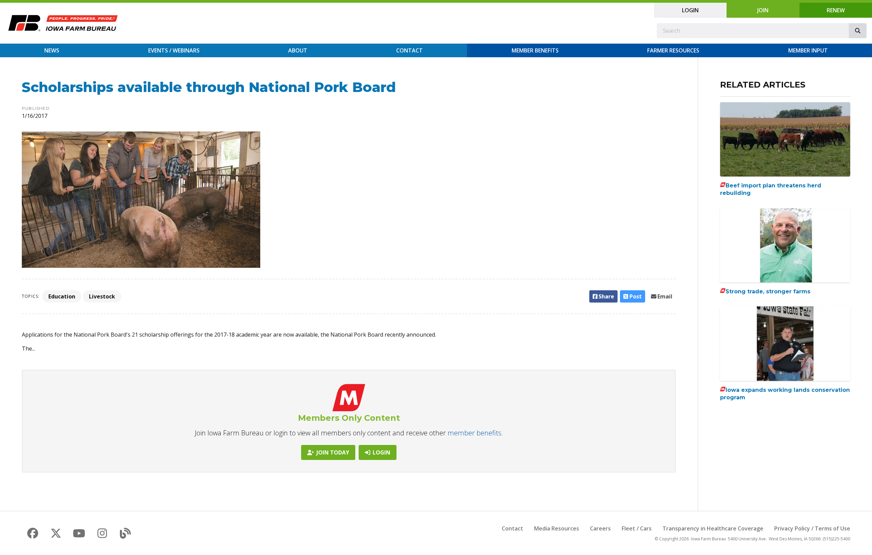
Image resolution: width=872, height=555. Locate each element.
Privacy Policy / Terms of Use (812, 528)
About (297, 50)
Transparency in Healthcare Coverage (713, 528)
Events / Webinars (174, 50)
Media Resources (556, 528)
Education (61, 296)
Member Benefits (535, 50)
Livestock (102, 296)
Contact (409, 50)
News (51, 50)
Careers (600, 528)
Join (762, 10)
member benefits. (475, 432)
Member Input (808, 50)
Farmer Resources (673, 50)
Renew (836, 10)
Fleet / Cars (637, 528)
